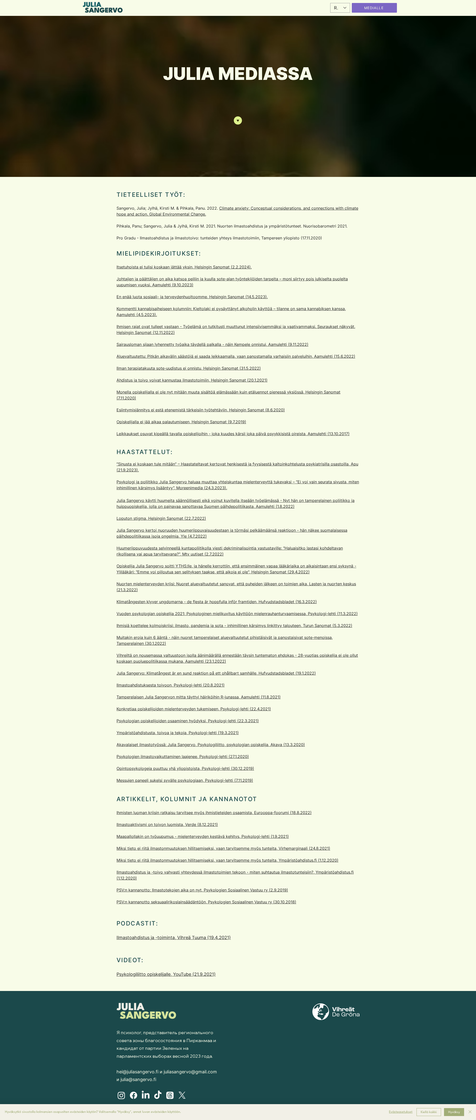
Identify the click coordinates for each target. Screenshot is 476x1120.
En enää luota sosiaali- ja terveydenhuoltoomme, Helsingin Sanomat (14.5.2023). (192, 296)
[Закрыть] (470, 1112)
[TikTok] (158, 1095)
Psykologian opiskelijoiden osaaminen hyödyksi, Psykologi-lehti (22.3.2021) (188, 720)
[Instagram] (121, 1095)
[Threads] (170, 1095)
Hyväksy (454, 1112)
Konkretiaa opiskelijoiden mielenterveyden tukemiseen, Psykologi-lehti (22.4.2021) (194, 708)
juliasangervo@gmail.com (190, 1071)
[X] (182, 1095)
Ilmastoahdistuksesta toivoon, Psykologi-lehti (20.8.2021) (171, 685)
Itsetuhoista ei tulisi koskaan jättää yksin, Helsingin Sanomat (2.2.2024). (184, 266)
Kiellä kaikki (429, 1112)
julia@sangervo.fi (138, 1079)
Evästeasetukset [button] (401, 1112)
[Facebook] (133, 1095)
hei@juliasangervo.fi (137, 1071)
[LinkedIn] (145, 1095)
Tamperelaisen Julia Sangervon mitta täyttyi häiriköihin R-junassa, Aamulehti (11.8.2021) (199, 696)
